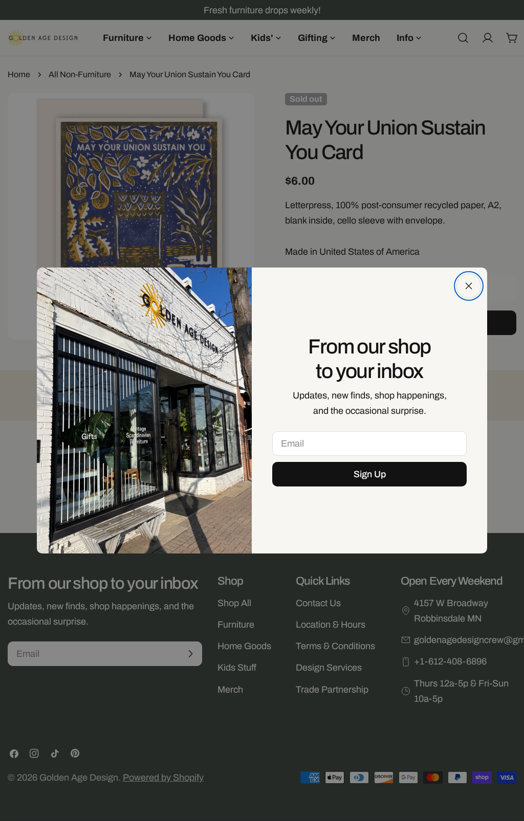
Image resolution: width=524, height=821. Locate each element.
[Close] (468, 286)
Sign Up (370, 474)
